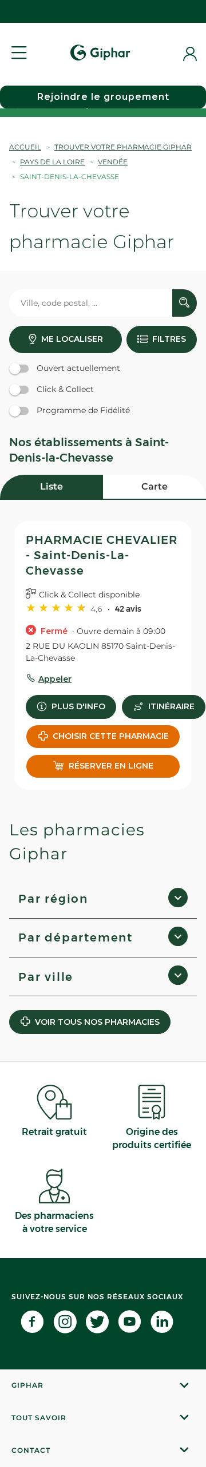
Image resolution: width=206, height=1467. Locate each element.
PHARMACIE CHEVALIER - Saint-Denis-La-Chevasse (101, 555)
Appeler (55, 679)
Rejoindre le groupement (103, 96)
